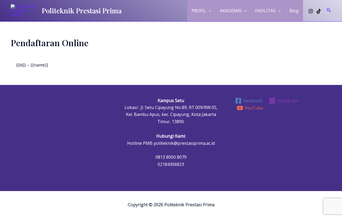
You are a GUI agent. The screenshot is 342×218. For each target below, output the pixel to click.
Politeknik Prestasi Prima (82, 10)
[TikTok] (318, 11)
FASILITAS (265, 11)
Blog (294, 11)
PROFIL (199, 11)
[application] (208, 10)
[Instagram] (310, 11)
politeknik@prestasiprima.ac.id (184, 143)
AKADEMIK (231, 11)
